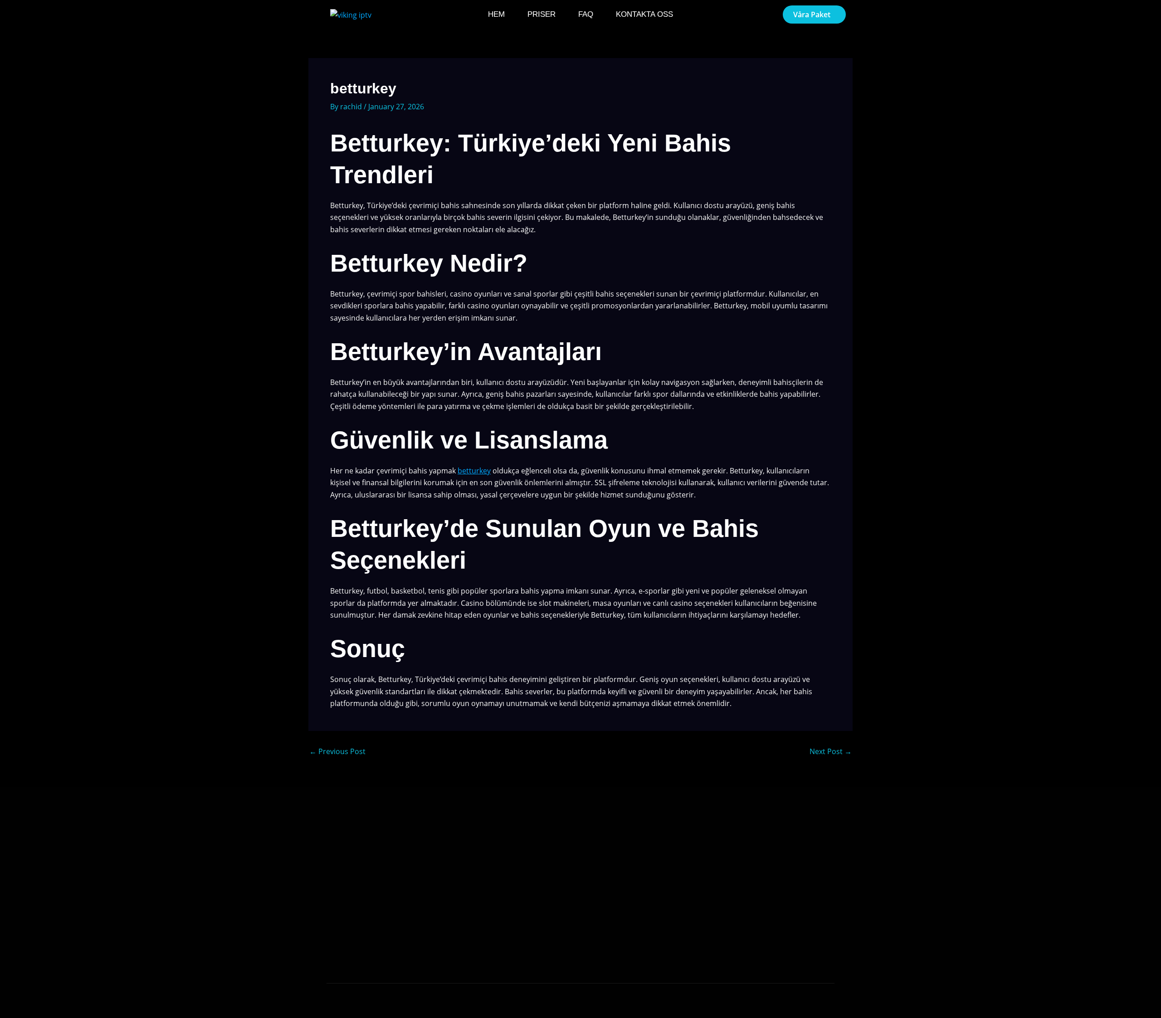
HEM (496, 14)
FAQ (585, 14)
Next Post (831, 751)
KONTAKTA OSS (644, 14)
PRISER (541, 14)
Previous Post (337, 751)
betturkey (474, 471)
